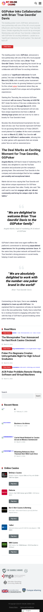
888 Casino (13, 543)
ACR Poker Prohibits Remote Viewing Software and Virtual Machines (21, 373)
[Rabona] (4, 494)
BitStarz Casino (15, 473)
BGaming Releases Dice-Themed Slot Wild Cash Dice (26, 453)
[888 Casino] (4, 547)
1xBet (11, 525)
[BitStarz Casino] (4, 477)
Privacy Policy (13, 607)
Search (4, 392)
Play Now (14, 484)
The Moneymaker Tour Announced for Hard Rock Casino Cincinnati (20, 339)
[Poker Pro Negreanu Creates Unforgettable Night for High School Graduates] (21, 349)
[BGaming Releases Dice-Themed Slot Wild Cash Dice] (8, 451)
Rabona (12, 490)
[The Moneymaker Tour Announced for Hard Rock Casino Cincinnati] (21, 333)
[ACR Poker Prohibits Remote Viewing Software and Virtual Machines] (21, 368)
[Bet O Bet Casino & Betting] (4, 512)
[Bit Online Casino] (10, 3)
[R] (3, 408)
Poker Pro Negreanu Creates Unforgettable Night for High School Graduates (21, 356)
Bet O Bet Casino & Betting (20, 508)
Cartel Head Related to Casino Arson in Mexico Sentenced (26, 439)
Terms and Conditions (27, 607)
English (28, 610)
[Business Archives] (8, 422)
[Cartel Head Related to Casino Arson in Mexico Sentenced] (8, 436)
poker (15, 86)
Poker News (7, 46)
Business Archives (22, 423)
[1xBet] (4, 529)
